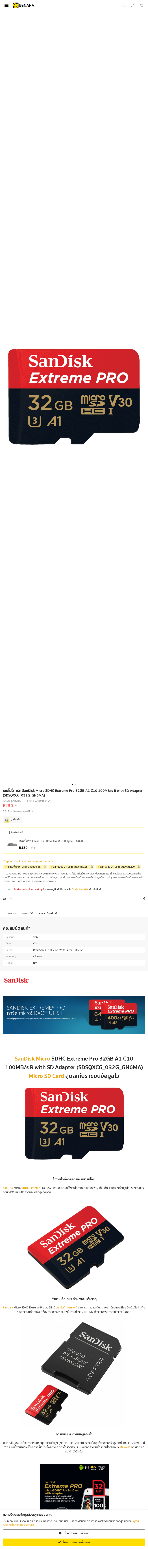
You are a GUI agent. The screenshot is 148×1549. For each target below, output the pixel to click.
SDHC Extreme (30, 1188)
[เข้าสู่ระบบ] (132, 5)
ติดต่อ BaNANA (80, 889)
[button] (72, 784)
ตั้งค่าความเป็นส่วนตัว (76, 1533)
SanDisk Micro (32, 1058)
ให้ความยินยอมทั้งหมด (76, 1542)
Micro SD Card (46, 1076)
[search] (124, 5)
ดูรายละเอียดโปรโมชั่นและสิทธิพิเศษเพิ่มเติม (28, 861)
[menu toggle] (6, 5)
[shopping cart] (141, 5)
